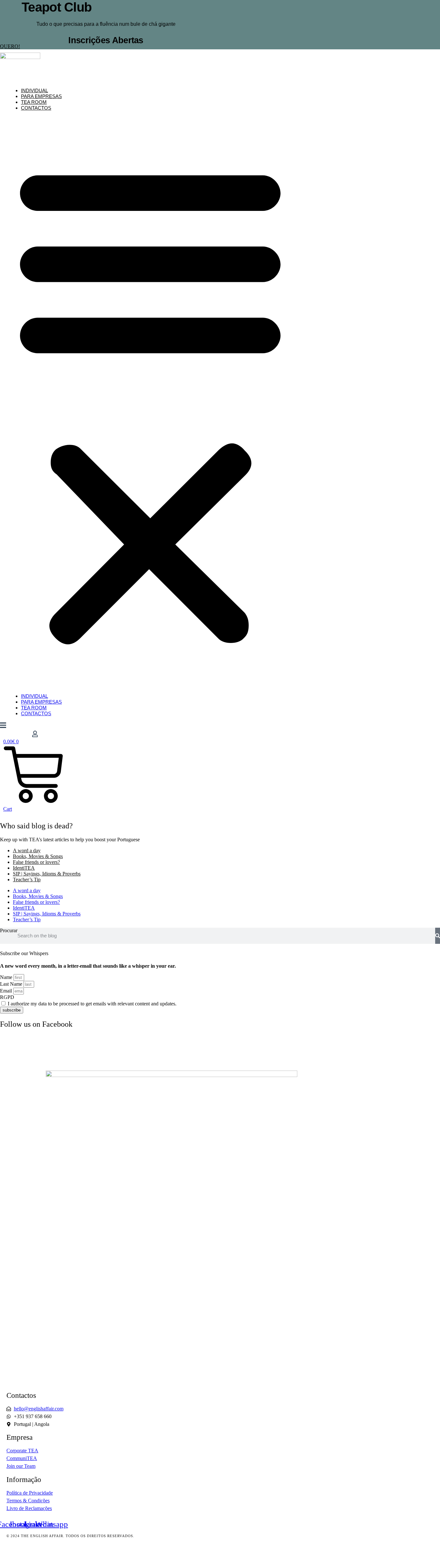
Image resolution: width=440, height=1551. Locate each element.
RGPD (7, 997)
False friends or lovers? (36, 862)
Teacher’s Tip (27, 879)
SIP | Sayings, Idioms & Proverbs (47, 873)
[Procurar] (437, 936)
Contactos (36, 108)
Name (7, 977)
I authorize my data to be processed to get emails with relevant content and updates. (92, 1003)
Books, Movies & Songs (38, 856)
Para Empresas (41, 96)
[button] (150, 402)
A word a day (27, 850)
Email (6, 990)
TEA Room (34, 102)
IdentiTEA (24, 868)
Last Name (12, 984)
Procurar (8, 930)
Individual (34, 90)
